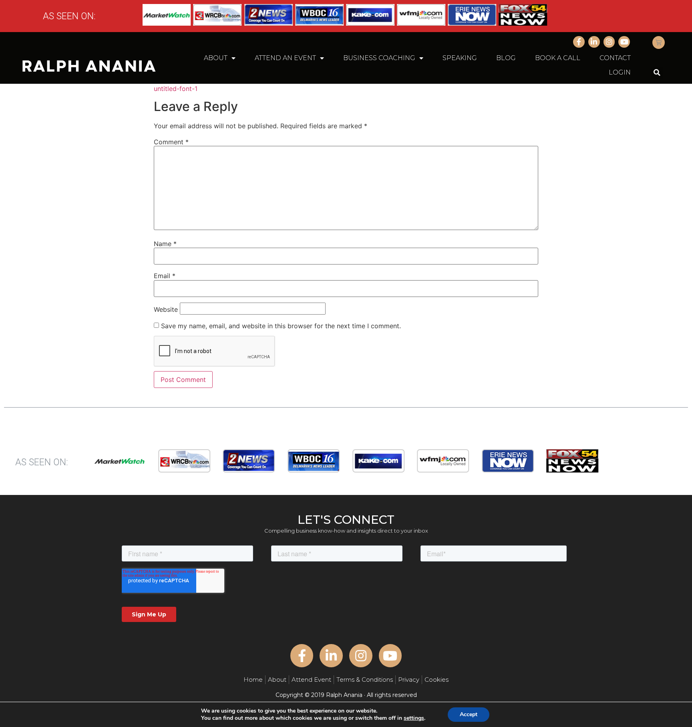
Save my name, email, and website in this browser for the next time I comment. (281, 326)
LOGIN (620, 72)
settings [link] (414, 718)
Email (164, 276)
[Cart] (658, 42)
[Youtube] (624, 42)
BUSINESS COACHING (379, 58)
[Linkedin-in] (594, 42)
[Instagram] (609, 42)
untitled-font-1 (175, 89)
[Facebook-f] (579, 42)
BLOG (506, 58)
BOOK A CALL (557, 58)
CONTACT (615, 58)
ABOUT (215, 58)
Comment (171, 142)
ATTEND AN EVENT (285, 58)
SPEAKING (460, 58)
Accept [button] (468, 714)
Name (165, 243)
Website (166, 309)
